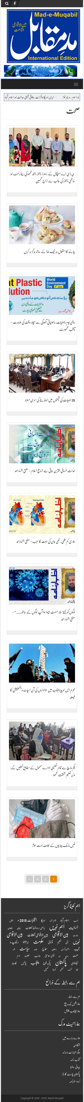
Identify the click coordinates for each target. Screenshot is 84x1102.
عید (60, 956)
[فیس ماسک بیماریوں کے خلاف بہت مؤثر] (42, 818)
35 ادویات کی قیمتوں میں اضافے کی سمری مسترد (50, 400)
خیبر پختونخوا (26, 942)
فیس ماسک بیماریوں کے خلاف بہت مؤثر (53, 845)
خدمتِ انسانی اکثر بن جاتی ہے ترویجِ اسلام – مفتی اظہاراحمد (45, 470)
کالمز (77, 970)
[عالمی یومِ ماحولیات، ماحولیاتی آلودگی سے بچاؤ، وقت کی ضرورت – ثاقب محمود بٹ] (42, 295)
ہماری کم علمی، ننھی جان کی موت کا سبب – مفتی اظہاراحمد (45, 541)
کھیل (46, 969)
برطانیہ (19, 928)
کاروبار (14, 963)
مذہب (37, 955)
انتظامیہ (76, 1045)
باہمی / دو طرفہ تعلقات (35, 928)
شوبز (14, 949)
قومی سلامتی (49, 956)
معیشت (27, 956)
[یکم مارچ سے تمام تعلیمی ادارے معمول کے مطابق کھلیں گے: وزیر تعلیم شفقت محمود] (42, 741)
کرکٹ (69, 970)
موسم (18, 956)
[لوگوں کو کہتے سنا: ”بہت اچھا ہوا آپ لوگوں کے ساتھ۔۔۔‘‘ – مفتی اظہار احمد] (42, 585)
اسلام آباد (64, 920)
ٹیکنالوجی (74, 963)
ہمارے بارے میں (71, 1038)
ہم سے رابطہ (74, 996)
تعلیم (59, 942)
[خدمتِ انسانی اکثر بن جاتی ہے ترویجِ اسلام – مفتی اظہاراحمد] (42, 444)
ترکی (66, 942)
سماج (44, 948)
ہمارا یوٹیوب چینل (72, 1011)
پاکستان (61, 962)
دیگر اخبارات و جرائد (71, 1052)
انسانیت (73, 927)
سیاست (25, 948)
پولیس (23, 963)
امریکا (43, 920)
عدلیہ (66, 956)
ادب (75, 921)
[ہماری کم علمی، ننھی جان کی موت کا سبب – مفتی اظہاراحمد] (42, 515)
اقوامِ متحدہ (53, 921)
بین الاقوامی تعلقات (37, 935)
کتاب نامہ (75, 1059)
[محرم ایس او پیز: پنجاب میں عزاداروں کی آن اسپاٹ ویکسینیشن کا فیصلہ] (42, 663)
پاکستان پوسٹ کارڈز (71, 1074)
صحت (75, 956)
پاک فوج (47, 963)
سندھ (36, 949)
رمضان (54, 949)
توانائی (50, 942)
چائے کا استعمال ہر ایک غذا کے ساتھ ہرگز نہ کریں (49, 251)
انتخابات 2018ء (27, 920)
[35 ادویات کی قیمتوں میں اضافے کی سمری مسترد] (42, 373)
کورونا (54, 970)
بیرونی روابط (75, 1067)
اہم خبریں (56, 927)
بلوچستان (10, 928)
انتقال (11, 921)
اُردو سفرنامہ (74, 1081)
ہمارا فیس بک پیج (72, 1004)
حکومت (38, 942)
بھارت (75, 935)
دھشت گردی (65, 949)
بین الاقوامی (60, 935)
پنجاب (35, 963)
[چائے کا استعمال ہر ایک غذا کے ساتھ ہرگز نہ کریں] (42, 225)
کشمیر (61, 969)
